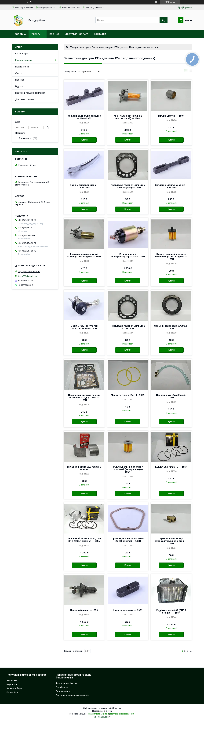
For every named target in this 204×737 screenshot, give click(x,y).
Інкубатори (12, 684)
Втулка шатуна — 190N (171, 116)
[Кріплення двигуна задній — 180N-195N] (171, 165)
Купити (84, 140)
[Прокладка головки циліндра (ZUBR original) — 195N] (127, 165)
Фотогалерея (22, 53)
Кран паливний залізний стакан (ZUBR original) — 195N (84, 255)
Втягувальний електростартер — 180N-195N (128, 255)
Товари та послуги (79, 47)
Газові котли (62, 687)
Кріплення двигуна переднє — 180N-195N (84, 117)
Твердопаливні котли (66, 683)
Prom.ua (117, 708)
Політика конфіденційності (122, 714)
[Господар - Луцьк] (18, 26)
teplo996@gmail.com (28, 276)
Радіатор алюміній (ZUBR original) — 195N (171, 611)
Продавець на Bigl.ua (102, 711)
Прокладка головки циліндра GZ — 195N (128, 327)
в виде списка (190, 71)
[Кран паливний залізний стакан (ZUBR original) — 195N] (84, 234)
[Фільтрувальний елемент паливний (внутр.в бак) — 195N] (127, 447)
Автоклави (12, 680)
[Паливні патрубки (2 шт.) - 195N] (171, 375)
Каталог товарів (23, 60)
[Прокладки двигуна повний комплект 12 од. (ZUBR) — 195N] (84, 375)
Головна (20, 34)
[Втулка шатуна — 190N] (171, 96)
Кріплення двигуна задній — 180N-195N (171, 186)
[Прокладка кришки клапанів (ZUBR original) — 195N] (127, 518)
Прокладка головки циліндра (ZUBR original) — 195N (128, 186)
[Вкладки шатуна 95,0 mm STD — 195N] (84, 447)
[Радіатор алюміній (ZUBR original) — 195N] (171, 590)
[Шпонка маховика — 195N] (127, 590)
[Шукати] (164, 20)
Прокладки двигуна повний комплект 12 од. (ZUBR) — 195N (84, 397)
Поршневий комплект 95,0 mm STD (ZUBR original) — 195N (84, 539)
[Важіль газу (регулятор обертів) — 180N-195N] (84, 306)
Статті (18, 73)
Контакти (100, 34)
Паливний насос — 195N (84, 610)
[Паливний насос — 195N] (84, 590)
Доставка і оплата (76, 34)
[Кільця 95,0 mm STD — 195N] (171, 447)
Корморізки (12, 692)
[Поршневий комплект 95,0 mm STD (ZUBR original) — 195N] (84, 518)
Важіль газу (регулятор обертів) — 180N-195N (84, 327)
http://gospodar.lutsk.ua (29, 271)
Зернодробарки (14, 688)
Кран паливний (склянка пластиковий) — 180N (128, 117)
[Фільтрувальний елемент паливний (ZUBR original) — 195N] (171, 234)
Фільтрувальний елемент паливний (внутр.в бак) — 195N (128, 469)
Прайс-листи (22, 66)
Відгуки (19, 86)
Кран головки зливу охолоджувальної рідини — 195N (171, 541)
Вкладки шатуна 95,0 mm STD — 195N (84, 468)
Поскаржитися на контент (97, 714)
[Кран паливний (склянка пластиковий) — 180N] (127, 96)
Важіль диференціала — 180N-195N (84, 186)
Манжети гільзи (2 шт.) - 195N (128, 395)
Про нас (54, 34)
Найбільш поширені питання (30, 93)
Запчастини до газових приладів (72, 695)
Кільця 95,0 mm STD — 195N (171, 467)
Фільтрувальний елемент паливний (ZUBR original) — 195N (171, 256)
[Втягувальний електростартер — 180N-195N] (127, 234)
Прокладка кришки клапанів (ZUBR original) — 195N (128, 539)
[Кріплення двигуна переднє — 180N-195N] (84, 96)
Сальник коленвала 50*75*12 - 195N (171, 327)
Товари (35, 34)
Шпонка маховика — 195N (127, 610)
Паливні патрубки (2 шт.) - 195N (171, 396)
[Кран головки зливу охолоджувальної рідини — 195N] (171, 518)
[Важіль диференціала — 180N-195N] (84, 165)
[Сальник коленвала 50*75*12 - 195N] (171, 306)
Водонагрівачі (63, 691)
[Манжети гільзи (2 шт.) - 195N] (127, 375)
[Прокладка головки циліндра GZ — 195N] (127, 306)
